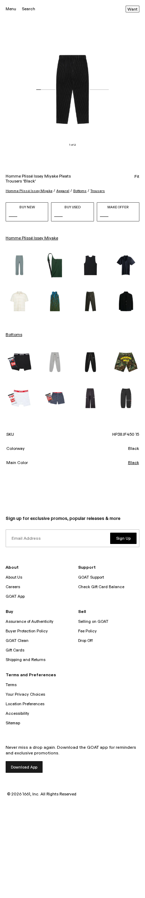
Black (133, 463)
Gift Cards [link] (15, 650)
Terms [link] (11, 685)
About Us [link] (14, 577)
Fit (136, 177)
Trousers (97, 191)
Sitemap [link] (13, 723)
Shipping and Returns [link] (25, 660)
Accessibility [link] (17, 713)
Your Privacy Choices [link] (25, 694)
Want (132, 9)
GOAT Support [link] (91, 577)
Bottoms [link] (14, 335)
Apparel (62, 191)
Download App (24, 767)
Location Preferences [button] (25, 704)
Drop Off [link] (85, 641)
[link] (19, 265)
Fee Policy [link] (87, 631)
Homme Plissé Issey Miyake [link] (32, 238)
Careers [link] (13, 587)
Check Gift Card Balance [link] (101, 587)
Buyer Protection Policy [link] (27, 631)
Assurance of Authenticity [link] (29, 622)
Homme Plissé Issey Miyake (29, 191)
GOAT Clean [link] (17, 641)
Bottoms (80, 191)
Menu (11, 9)
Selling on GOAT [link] (93, 622)
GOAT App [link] (15, 596)
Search (28, 9)
